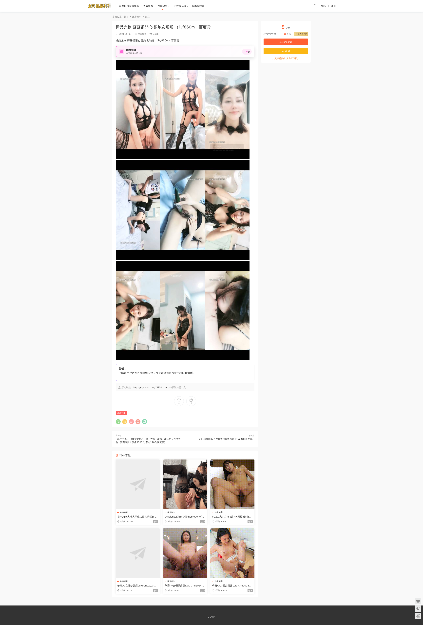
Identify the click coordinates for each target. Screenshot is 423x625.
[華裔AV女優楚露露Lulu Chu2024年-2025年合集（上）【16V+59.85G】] (138, 553)
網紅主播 (121, 413)
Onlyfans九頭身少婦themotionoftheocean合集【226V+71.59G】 (185, 516)
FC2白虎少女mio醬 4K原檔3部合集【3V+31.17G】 (231, 516)
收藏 (287, 51)
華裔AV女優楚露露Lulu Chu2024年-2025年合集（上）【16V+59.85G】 (137, 585)
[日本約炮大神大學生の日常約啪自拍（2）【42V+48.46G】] (138, 484)
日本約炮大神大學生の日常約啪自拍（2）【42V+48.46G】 (137, 516)
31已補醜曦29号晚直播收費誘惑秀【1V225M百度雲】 (226, 438)
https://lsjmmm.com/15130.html (150, 387)
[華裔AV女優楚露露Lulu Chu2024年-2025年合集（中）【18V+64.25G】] (185, 553)
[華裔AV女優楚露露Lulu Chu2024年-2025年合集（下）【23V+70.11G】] (232, 553)
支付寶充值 (180, 5)
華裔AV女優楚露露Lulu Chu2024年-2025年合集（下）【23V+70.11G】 (232, 585)
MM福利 (211, 617)
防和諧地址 (198, 5)
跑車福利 (162, 5)
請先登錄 (287, 41)
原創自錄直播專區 (129, 5)
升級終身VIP (301, 34)
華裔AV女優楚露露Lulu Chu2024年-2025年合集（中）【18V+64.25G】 (185, 585)
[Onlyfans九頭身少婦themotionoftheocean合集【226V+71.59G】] (185, 484)
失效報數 (148, 5)
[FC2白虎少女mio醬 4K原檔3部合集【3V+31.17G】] (232, 484)
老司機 (99, 6)
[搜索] (315, 5)
